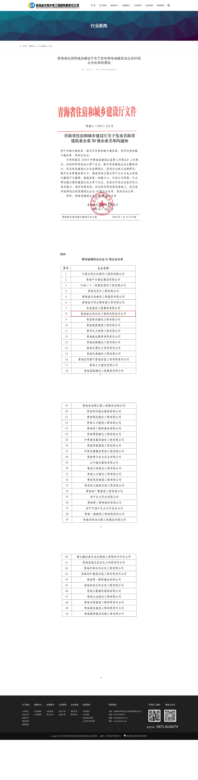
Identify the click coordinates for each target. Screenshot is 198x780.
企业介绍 (25, 714)
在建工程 (62, 714)
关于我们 (103, 5)
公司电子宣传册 (89, 721)
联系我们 (161, 5)
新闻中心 (114, 5)
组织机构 (25, 721)
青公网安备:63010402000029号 (136, 736)
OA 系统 (86, 714)
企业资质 (149, 5)
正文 (50, 46)
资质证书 (74, 714)
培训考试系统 (88, 718)
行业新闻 (42, 46)
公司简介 (25, 711)
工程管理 (138, 5)
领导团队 (25, 724)
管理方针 (25, 718)
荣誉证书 (74, 711)
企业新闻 (37, 711)
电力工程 (49, 714)
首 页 (93, 5)
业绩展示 (126, 5)
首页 (24, 46)
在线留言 (86, 711)
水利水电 (49, 711)
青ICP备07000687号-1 (113, 736)
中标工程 (62, 711)
